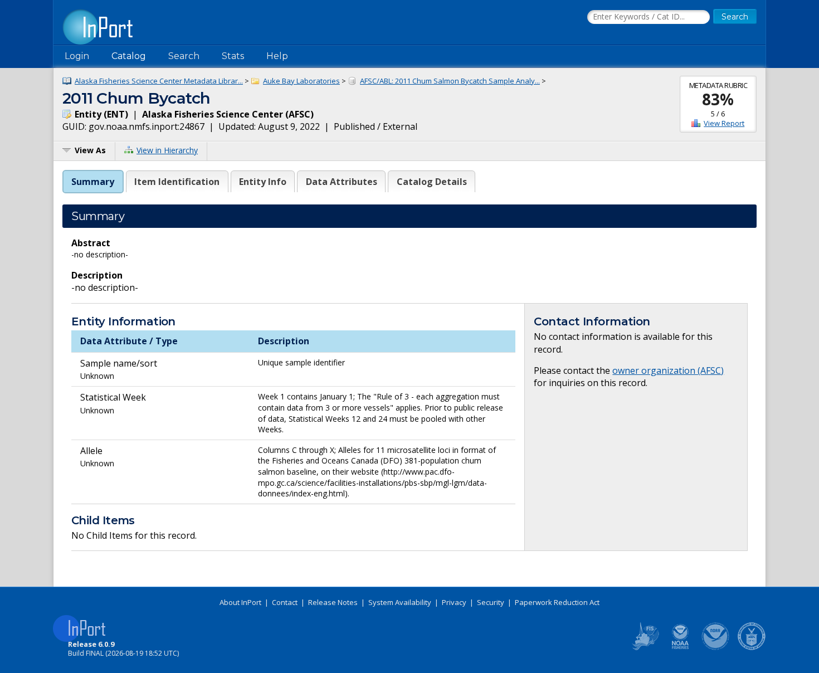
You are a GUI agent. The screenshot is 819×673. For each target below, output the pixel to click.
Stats (233, 56)
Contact (285, 602)
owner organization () (668, 370)
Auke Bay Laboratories (301, 81)
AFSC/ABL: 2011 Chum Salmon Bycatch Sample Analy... (450, 81)
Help (277, 56)
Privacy (454, 602)
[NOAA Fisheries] (680, 648)
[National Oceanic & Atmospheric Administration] (715, 648)
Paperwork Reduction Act (557, 602)
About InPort (240, 602)
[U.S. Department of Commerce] (751, 648)
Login (77, 56)
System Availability (399, 602)
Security (490, 602)
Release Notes (333, 602)
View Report (724, 123)
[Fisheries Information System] (644, 648)
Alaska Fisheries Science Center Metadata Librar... (159, 81)
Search (183, 56)
